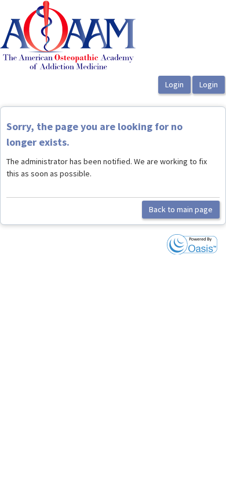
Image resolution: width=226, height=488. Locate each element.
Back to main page (181, 209)
